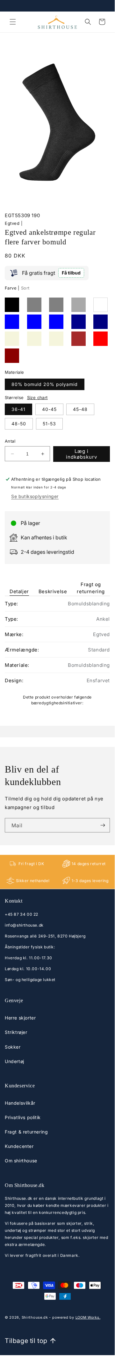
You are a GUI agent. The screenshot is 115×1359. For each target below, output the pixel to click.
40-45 (49, 409)
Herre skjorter (20, 1017)
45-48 (80, 409)
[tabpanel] (57, 653)
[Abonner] (103, 825)
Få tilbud (71, 272)
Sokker (13, 1047)
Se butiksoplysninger (35, 496)
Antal (10, 441)
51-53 (49, 423)
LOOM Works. (88, 1317)
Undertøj (14, 1061)
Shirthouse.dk (35, 1317)
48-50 (18, 423)
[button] (13, 22)
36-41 (18, 409)
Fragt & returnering (26, 1131)
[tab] (19, 584)
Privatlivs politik (23, 1117)
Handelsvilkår (20, 1103)
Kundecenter (19, 1146)
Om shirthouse (21, 1160)
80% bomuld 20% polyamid (44, 384)
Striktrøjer (16, 1032)
